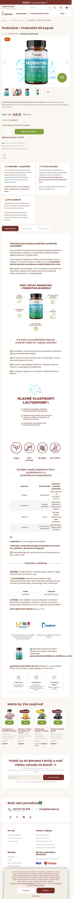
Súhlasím (45, 890)
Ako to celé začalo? (15, 863)
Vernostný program (15, 838)
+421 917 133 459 (8, 7)
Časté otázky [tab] (43, 229)
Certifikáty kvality (14, 866)
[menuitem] (21, 13)
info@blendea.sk (49, 809)
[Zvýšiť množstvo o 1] (12, 132)
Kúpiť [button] (9, 722)
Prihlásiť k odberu (53, 777)
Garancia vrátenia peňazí (45, 844)
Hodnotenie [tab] (27, 229)
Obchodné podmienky (44, 841)
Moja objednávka (42, 835)
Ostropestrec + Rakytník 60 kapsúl (9, 730)
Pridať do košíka (30, 132)
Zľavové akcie (13, 841)
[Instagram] (10, 817)
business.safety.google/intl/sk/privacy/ (23, 883)
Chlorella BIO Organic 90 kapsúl (41, 730)
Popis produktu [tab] (10, 229)
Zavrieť (14, 157)
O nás (10, 860)
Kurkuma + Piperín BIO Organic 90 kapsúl (25, 730)
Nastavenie (35, 896)
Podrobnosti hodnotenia (29, 34)
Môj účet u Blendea (15, 835)
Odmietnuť (26, 890)
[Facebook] (17, 817)
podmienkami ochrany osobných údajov (44, 782)
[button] (5, 61)
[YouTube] (24, 817)
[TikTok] (30, 817)
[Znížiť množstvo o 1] (3, 132)
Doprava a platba (42, 838)
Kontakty (11, 857)
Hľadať (49, 7)
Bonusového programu (22, 125)
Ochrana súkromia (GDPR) (46, 848)
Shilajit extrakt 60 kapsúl (57, 730)
